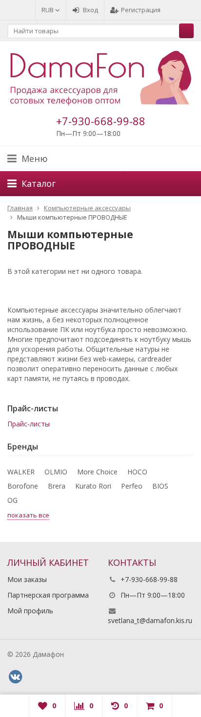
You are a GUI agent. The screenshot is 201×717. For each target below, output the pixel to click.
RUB (48, 9)
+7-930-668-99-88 (100, 120)
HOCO (137, 471)
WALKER (21, 471)
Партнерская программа (48, 595)
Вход (90, 9)
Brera (56, 486)
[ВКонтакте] (15, 677)
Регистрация (141, 9)
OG (12, 500)
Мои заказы (27, 579)
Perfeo (131, 486)
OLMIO (55, 471)
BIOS (160, 486)
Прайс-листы (28, 423)
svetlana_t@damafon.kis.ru (150, 620)
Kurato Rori (93, 486)
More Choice (97, 471)
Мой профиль (30, 610)
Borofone (22, 486)
